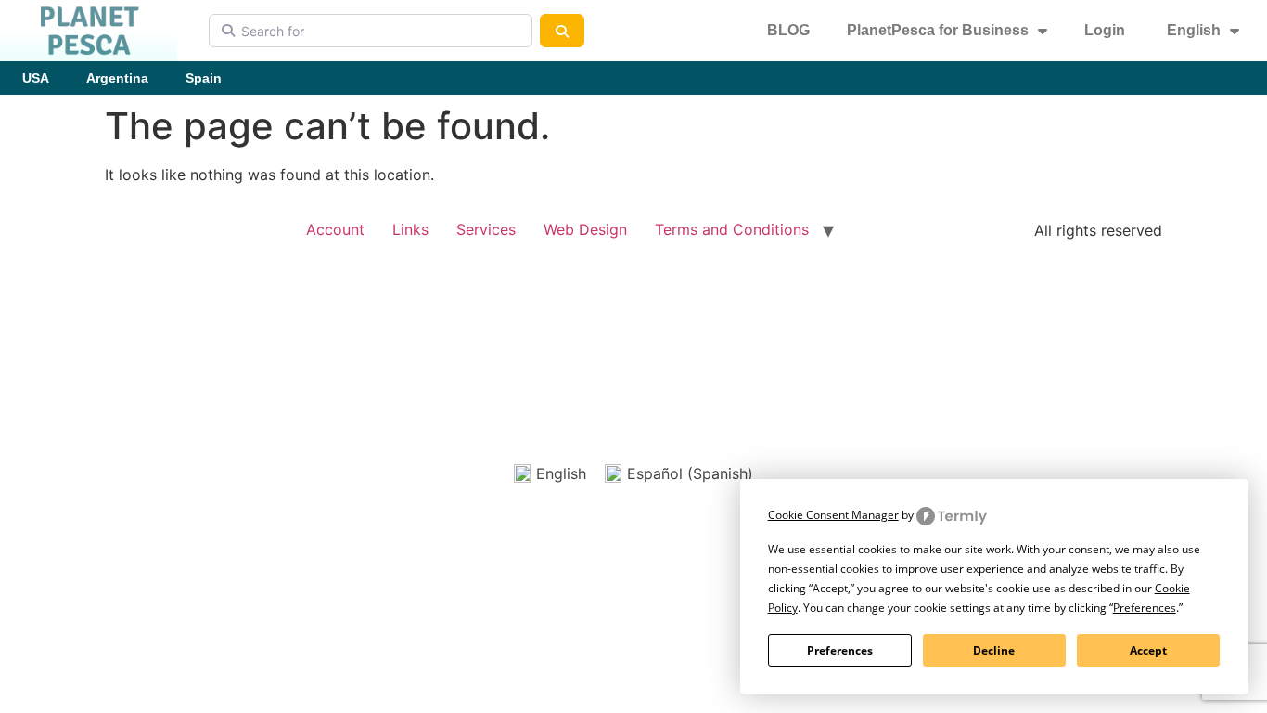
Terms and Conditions (732, 229)
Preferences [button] (1144, 608)
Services (486, 229)
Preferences (840, 650)
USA (35, 78)
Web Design (585, 229)
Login (1104, 30)
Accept (1148, 650)
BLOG (788, 30)
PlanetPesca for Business (938, 30)
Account (335, 229)
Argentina (117, 78)
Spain (204, 78)
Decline (994, 650)
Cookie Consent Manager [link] (833, 515)
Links (410, 229)
